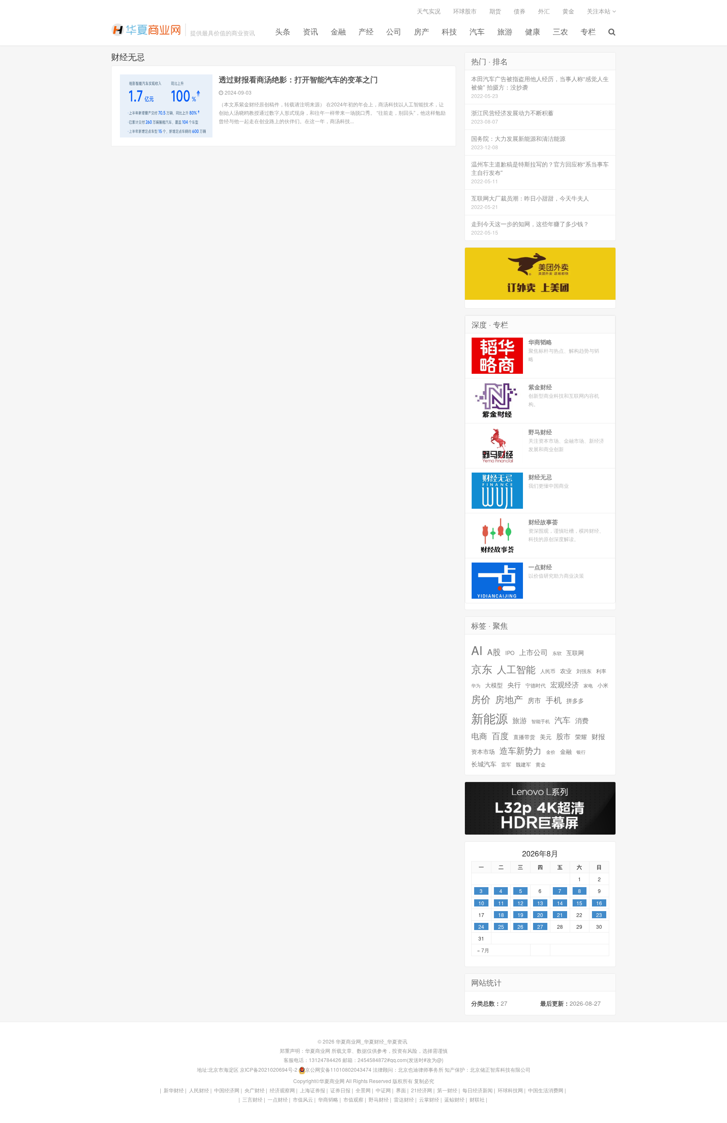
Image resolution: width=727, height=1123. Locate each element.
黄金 (568, 11)
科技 (449, 31)
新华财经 (174, 1090)
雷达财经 (404, 1099)
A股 (494, 651)
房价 (481, 699)
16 (599, 902)
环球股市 (465, 11)
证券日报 (340, 1090)
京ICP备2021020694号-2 (268, 1069)
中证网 (383, 1090)
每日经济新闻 (477, 1090)
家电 (588, 685)
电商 (479, 735)
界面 (401, 1090)
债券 (519, 11)
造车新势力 (520, 750)
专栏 (588, 31)
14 (560, 902)
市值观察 (353, 1099)
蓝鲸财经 (454, 1099)
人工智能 (516, 669)
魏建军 (523, 764)
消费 (582, 720)
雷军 (506, 764)
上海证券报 (312, 1090)
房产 (421, 31)
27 (540, 926)
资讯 (310, 31)
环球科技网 (510, 1090)
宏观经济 (564, 684)
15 (579, 902)
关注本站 (599, 11)
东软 (557, 653)
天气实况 (428, 11)
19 (520, 914)
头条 (282, 31)
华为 (475, 685)
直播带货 (524, 737)
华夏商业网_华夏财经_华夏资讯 (146, 30)
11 (501, 902)
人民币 (547, 671)
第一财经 (447, 1090)
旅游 (504, 31)
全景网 (363, 1090)
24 (481, 926)
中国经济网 (226, 1090)
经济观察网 (282, 1090)
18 (501, 914)
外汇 (544, 11)
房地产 (509, 699)
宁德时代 (535, 685)
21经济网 (421, 1090)
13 (540, 902)
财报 (598, 736)
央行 (514, 685)
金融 (338, 31)
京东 (481, 668)
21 (560, 914)
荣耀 (581, 737)
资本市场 (483, 752)
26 (520, 926)
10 (481, 902)
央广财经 (254, 1090)
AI (477, 650)
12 (520, 902)
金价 (550, 752)
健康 (532, 31)
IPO (510, 653)
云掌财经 (429, 1099)
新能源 (489, 718)
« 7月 (483, 950)
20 (540, 914)
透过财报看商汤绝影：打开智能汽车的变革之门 (298, 79)
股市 (563, 736)
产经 (366, 31)
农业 (566, 671)
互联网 (575, 653)
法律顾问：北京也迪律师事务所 (408, 1069)
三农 (560, 31)
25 (501, 926)
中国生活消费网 (545, 1090)
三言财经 (252, 1099)
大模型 (494, 685)
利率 (601, 670)
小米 (602, 685)
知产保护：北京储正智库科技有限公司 (488, 1069)
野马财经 (379, 1099)
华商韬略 (328, 1099)
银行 (581, 752)
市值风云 (303, 1099)
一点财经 (278, 1099)
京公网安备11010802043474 (338, 1069)
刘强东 (584, 670)
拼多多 (575, 701)
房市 (534, 700)
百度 (500, 736)
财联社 (477, 1099)
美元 (546, 737)
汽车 (477, 31)
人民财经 (199, 1090)
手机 (554, 699)
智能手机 (540, 721)
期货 (495, 11)
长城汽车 (483, 763)
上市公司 (533, 652)
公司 (393, 31)
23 (599, 914)
